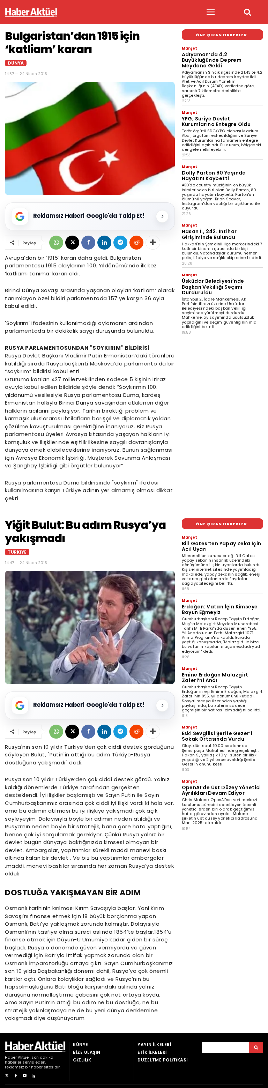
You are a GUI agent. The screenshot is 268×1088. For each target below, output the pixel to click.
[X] (72, 243)
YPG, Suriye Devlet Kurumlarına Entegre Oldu (216, 121)
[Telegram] (120, 243)
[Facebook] (88, 243)
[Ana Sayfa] (31, 12)
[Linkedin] (104, 243)
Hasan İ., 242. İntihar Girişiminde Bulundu (209, 234)
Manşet (189, 48)
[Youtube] (24, 1076)
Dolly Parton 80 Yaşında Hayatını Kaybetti (214, 175)
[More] (153, 243)
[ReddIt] (136, 243)
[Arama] (256, 1047)
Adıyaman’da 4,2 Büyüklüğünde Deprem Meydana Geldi (212, 60)
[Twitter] (6, 1076)
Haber (11, 1057)
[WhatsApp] (56, 243)
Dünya (16, 63)
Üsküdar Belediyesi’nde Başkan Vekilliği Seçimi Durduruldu (213, 286)
